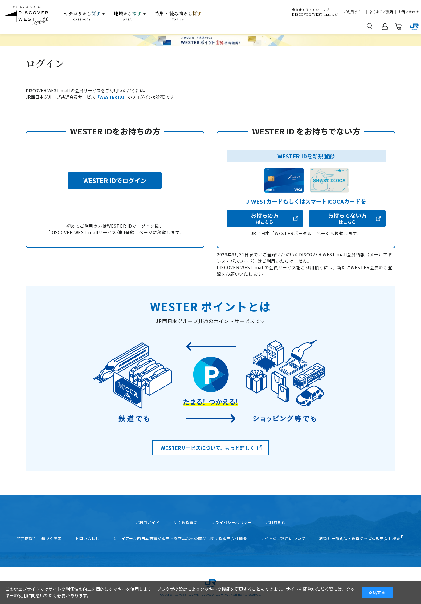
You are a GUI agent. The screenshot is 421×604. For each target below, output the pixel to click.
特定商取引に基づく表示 (39, 538)
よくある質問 (185, 522)
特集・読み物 (178, 15)
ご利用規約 (275, 522)
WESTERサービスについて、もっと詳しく (208, 447)
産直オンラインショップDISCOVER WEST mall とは (315, 12)
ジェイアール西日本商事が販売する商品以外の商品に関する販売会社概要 (180, 538)
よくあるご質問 (381, 12)
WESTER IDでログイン (115, 180)
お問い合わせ (408, 12)
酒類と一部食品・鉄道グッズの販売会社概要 (359, 538)
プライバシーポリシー (231, 522)
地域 (128, 15)
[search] (370, 26)
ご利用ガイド (354, 12)
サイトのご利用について (283, 538)
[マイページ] (385, 27)
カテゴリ (82, 15)
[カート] (398, 27)
